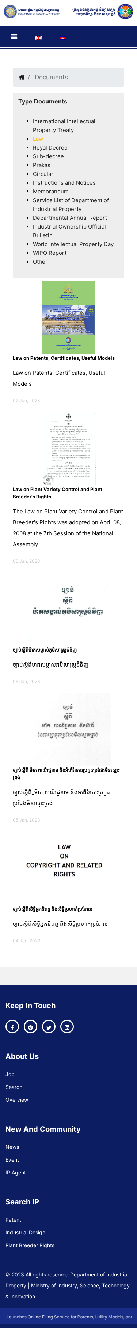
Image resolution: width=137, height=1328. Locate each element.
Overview (16, 1100)
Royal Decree (50, 147)
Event (12, 1160)
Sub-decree (48, 156)
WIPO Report (49, 252)
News (12, 1147)
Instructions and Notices (64, 182)
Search (13, 1087)
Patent (13, 1219)
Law (38, 138)
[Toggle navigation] (14, 36)
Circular (43, 173)
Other (40, 261)
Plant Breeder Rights (29, 1245)
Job (10, 1074)
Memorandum (51, 191)
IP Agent (15, 1172)
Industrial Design (25, 1232)
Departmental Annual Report (70, 217)
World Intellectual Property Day (73, 244)
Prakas (41, 165)
